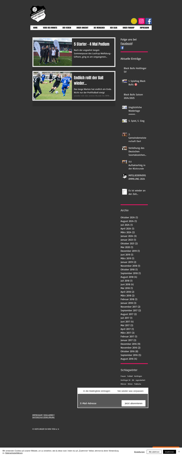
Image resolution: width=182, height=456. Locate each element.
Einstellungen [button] (139, 452)
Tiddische (137, 384)
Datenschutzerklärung (14, 453)
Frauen (123, 376)
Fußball (130, 376)
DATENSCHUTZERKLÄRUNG (43, 417)
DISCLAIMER (49, 415)
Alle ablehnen (154, 452)
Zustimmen (169, 452)
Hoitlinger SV (125, 380)
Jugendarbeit (140, 380)
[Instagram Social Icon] (141, 21)
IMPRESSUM (37, 415)
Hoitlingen (138, 376)
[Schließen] (179, 452)
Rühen (130, 384)
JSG (133, 380)
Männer (123, 384)
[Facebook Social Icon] (148, 21)
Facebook (126, 43)
